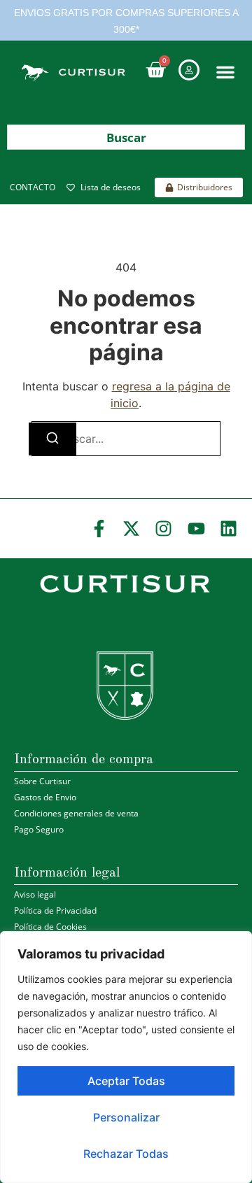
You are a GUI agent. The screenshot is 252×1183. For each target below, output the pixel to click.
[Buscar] (52, 439)
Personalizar (126, 1117)
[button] (225, 72)
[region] (126, 1057)
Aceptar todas (126, 1081)
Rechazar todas (126, 1154)
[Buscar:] (125, 438)
